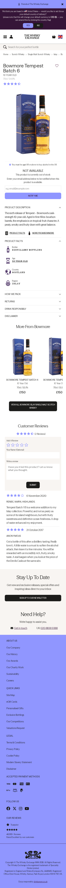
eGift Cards (11, 701)
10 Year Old (20, 261)
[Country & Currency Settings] (60, 37)
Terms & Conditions (15, 742)
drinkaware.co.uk (40, 881)
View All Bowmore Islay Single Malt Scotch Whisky (33, 406)
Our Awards (12, 660)
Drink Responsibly (15, 308)
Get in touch (20, 628)
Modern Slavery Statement (19, 762)
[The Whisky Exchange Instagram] (20, 808)
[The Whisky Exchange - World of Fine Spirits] (32, 36)
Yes (28, 25)
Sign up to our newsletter (33, 598)
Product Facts (14, 241)
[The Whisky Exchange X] (14, 808)
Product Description (17, 207)
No (38, 25)
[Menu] (5, 37)
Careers (10, 680)
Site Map (10, 695)
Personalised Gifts (14, 708)
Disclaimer (11, 316)
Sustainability (12, 674)
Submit (33, 485)
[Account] (11, 37)
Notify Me (33, 196)
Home (5, 54)
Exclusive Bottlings (15, 714)
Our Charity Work (15, 667)
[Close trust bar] (62, 4)
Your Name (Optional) (15, 450)
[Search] (5, 47)
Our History (11, 654)
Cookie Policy (12, 755)
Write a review (12, 461)
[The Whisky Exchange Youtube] (27, 808)
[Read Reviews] (20, 83)
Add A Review (12, 440)
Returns (10, 301)
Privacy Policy (13, 749)
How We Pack (13, 294)
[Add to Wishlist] (56, 65)
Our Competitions (15, 721)
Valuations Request (15, 728)
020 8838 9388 (49, 628)
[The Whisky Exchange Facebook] (8, 808)
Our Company (13, 647)
